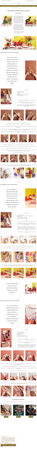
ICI (32, 215)
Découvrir (6, 416)
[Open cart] (35, 3)
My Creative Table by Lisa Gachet (21, 7)
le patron (4, 146)
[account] (31, 3)
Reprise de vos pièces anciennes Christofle (6, 0)
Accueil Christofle (14, 7)
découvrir (18, 416)
